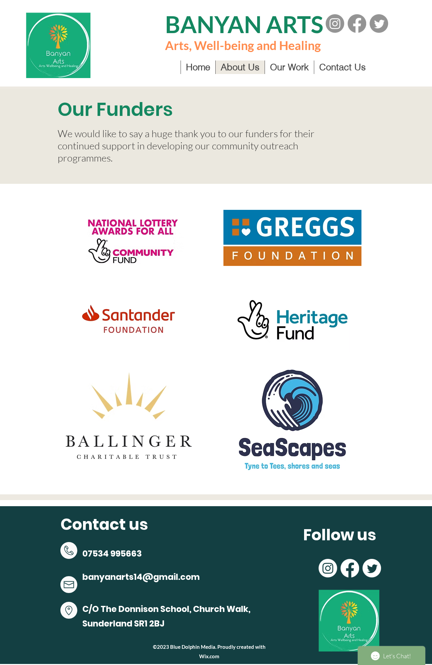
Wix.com (209, 656)
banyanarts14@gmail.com (141, 577)
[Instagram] (335, 23)
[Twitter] (379, 23)
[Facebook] (357, 23)
